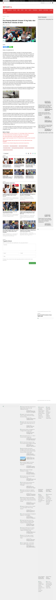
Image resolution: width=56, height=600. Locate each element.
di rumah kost (5, 145)
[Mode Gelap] (52, 3)
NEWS (26, 10)
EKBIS (18, 10)
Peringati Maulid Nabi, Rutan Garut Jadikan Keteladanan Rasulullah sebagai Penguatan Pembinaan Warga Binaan (49, 571)
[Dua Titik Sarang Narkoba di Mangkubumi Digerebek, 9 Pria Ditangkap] (19, 161)
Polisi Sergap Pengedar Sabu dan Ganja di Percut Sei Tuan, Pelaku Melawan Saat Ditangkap (17, 141)
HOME (4, 10)
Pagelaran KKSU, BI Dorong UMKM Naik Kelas (48, 203)
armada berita (7, 24)
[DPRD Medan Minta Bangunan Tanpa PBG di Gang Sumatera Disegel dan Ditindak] (28, 523)
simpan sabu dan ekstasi (7, 149)
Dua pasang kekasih (13, 145)
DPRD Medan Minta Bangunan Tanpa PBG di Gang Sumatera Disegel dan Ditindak (30, 527)
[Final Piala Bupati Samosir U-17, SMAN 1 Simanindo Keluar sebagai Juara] (28, 517)
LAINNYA (4, 12)
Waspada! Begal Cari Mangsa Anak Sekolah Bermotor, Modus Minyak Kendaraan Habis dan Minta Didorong (48, 110)
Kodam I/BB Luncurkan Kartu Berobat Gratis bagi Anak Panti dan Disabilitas (48, 117)
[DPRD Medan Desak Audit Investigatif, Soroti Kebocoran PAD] (28, 557)
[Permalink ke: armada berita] (4, 24)
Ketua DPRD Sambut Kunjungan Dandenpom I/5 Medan (30, 554)
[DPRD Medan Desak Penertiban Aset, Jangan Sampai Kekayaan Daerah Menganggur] (28, 564)
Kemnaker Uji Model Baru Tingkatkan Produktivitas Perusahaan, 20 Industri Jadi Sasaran (31, 576)
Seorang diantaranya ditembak (17, 147)
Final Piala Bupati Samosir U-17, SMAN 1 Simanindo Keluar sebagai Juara (28, 0)
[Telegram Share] (33, 153)
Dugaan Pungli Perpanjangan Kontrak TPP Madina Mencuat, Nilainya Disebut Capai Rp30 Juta (19, 138)
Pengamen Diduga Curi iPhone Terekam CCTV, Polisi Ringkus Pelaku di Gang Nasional (18, 133)
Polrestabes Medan (6, 147)
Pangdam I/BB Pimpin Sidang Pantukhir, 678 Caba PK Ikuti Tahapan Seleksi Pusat (30, 539)
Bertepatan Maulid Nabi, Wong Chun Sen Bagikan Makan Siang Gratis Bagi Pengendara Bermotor (30, 492)
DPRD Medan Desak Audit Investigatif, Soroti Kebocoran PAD (31, 560)
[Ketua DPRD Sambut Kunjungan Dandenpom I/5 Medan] (28, 551)
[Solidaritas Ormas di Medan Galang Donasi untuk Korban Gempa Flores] (31, 172)
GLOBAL (51, 10)
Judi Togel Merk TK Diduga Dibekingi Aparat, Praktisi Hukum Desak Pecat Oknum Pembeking (48, 211)
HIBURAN (40, 10)
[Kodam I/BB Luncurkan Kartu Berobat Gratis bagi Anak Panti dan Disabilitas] (45, 114)
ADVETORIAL (45, 10)
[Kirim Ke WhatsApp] (35, 153)
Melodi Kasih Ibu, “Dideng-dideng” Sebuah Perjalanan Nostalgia (48, 102)
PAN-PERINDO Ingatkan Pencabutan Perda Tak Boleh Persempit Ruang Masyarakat (30, 548)
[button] (50, 3)
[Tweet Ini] (28, 153)
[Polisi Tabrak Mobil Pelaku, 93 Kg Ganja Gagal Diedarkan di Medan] (31, 161)
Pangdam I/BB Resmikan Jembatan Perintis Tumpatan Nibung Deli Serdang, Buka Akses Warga (31, 500)
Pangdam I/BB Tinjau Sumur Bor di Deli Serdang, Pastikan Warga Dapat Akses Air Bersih (31, 507)
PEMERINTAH (9, 10)
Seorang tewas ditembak (29, 147)
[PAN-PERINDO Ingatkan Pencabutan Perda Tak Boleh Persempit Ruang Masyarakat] (28, 544)
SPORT (22, 10)
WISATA (30, 10)
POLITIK (14, 10)
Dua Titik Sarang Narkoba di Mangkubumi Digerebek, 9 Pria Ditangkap (16, 134)
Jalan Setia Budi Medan (23, 145)
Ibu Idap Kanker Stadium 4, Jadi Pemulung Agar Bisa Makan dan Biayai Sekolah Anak (48, 296)
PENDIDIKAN (35, 10)
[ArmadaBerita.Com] (7, 7)
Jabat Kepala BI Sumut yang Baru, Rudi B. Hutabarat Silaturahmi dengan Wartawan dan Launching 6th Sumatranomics (48, 305)
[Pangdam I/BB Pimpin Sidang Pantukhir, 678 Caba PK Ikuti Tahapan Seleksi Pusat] (23, 539)
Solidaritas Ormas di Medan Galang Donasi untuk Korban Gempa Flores (16, 143)
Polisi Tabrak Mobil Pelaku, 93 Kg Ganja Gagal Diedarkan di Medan (15, 136)
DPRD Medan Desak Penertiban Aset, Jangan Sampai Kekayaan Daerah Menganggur (30, 568)
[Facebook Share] (26, 153)
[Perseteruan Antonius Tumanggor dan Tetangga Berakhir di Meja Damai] (28, 511)
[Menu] (3, 3)
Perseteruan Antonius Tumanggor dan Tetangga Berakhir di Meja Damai (30, 514)
